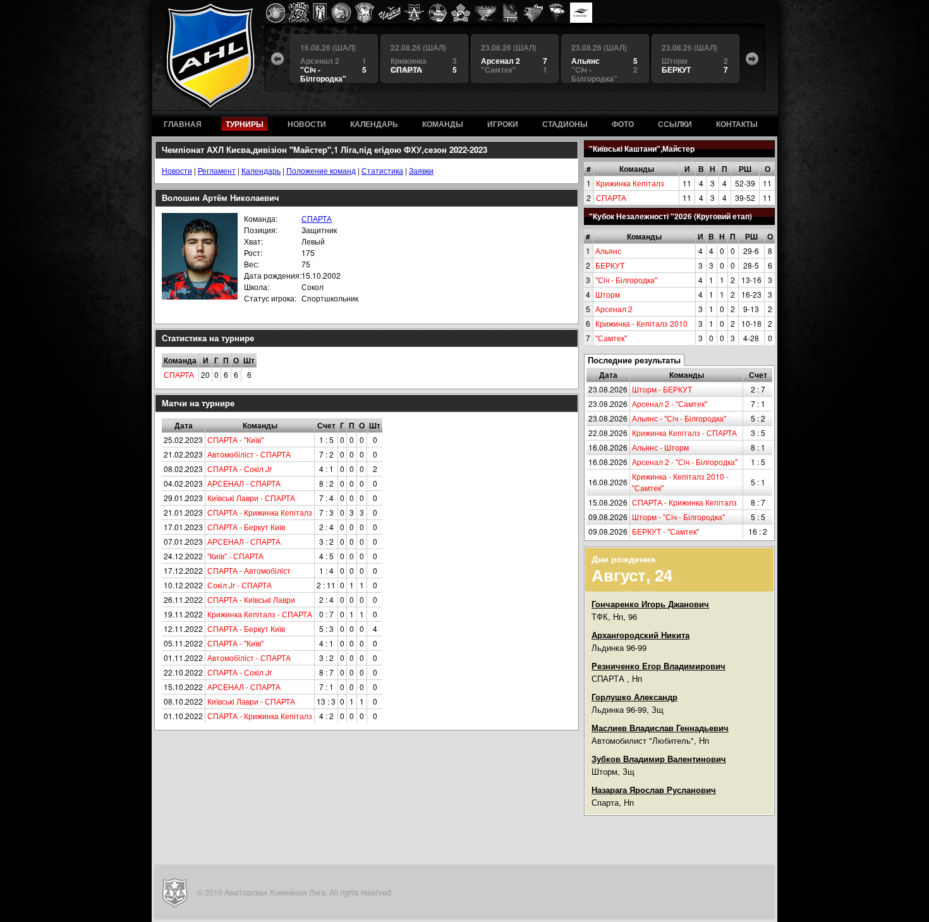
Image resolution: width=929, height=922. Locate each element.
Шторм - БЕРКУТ (662, 389)
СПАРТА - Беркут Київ (246, 526)
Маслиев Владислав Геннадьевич (660, 728)
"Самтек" (611, 337)
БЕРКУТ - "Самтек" (665, 531)
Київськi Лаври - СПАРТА (251, 497)
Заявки (421, 170)
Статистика (382, 170)
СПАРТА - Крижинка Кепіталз (684, 502)
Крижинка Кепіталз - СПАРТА (684, 432)
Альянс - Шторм (660, 447)
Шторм (607, 294)
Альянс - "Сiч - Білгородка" (679, 418)
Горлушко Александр (634, 697)
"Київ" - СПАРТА (235, 555)
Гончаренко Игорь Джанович (650, 604)
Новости (177, 170)
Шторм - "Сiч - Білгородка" (678, 516)
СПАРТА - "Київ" (235, 439)
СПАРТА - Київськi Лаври (251, 599)
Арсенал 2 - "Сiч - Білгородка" (685, 461)
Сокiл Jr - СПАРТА (239, 584)
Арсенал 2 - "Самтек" (669, 403)
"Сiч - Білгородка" (626, 279)
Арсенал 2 (614, 308)
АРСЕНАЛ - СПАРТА (244, 483)
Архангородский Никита (640, 635)
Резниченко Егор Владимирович (659, 666)
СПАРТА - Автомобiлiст (249, 570)
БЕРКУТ (609, 265)
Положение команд (321, 170)
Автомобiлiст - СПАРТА (249, 454)
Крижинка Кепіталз (630, 183)
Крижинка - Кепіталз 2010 (641, 323)
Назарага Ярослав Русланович (654, 790)
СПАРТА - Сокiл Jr (239, 468)
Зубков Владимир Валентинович (659, 759)
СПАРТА (611, 197)
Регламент (217, 170)
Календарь (261, 170)
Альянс (608, 250)
